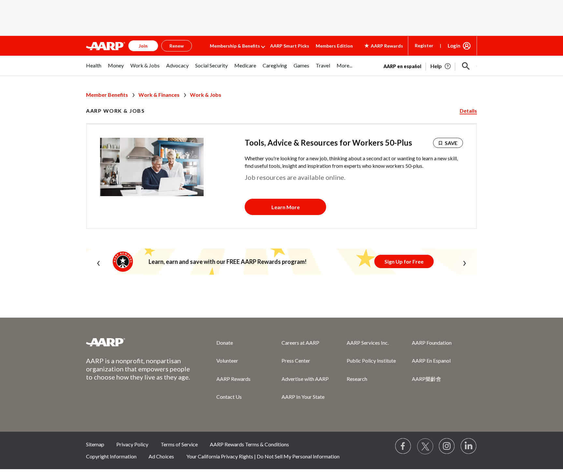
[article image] (441, 66)
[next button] (464, 262)
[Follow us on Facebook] (403, 446)
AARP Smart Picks (289, 46)
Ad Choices (161, 456)
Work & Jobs (205, 95)
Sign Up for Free (404, 261)
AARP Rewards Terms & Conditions (249, 444)
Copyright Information (111, 456)
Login (454, 46)
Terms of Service (179, 444)
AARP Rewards (233, 379)
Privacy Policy (132, 444)
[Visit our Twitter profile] (425, 446)
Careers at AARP (300, 342)
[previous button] (98, 262)
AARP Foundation (432, 342)
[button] (465, 66)
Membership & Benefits (235, 46)
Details (468, 111)
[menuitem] (93, 69)
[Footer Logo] (138, 342)
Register (424, 45)
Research (357, 379)
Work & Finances (159, 95)
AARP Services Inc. (368, 342)
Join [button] (143, 46)
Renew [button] (176, 46)
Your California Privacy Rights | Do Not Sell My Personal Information (262, 456)
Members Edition (334, 46)
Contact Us (229, 397)
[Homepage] (105, 46)
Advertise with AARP (305, 379)
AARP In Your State (303, 397)
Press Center (296, 360)
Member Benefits (107, 95)
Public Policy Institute (371, 360)
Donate (224, 342)
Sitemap (95, 444)
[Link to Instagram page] (447, 446)
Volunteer (227, 360)
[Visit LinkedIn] (469, 446)
